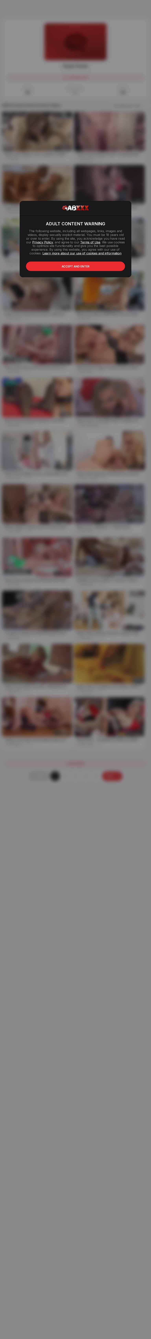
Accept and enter (75, 266)
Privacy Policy (42, 242)
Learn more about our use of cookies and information (82, 253)
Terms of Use (90, 242)
